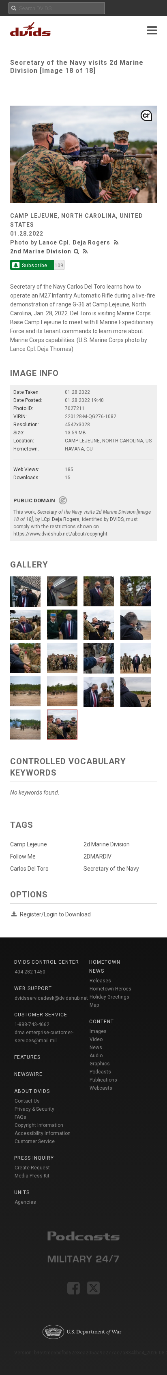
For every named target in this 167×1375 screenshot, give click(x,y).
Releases (100, 981)
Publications (103, 1080)
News (96, 1047)
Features (27, 1057)
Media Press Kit (32, 1176)
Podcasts (100, 1072)
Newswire (28, 1074)
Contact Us (27, 1101)
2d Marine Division (107, 844)
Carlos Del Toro (29, 868)
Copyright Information (39, 1125)
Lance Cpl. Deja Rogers (74, 242)
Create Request (32, 1168)
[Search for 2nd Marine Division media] (76, 251)
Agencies (25, 1202)
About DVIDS (32, 1091)
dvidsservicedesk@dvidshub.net (51, 998)
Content (101, 1021)
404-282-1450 (30, 972)
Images (98, 1031)
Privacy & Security (34, 1109)
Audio (96, 1055)
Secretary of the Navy (111, 868)
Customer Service (35, 1141)
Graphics (100, 1064)
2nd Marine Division (40, 251)
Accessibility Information (43, 1133)
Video (96, 1039)
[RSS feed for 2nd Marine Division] (85, 251)
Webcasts (101, 1088)
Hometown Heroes (110, 989)
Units (22, 1192)
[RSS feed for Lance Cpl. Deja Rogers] (117, 242)
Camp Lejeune (28, 844)
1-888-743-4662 (32, 1024)
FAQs (20, 1117)
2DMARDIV (97, 856)
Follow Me (23, 856)
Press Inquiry (34, 1158)
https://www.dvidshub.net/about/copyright (60, 534)
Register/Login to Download (55, 914)
